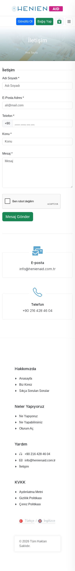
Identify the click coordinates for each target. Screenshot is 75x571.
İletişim (24, 466)
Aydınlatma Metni (31, 492)
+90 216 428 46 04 (37, 454)
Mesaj (7, 153)
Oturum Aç (26, 428)
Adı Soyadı (10, 78)
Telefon (8, 115)
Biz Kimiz (25, 384)
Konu (7, 134)
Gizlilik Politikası (30, 498)
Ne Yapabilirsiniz (30, 422)
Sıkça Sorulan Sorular (34, 390)
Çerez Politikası (30, 504)
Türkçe (29, 520)
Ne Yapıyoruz (28, 416)
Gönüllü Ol (25, 21)
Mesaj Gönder (18, 217)
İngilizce (49, 520)
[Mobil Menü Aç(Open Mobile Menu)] (69, 21)
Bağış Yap (45, 21)
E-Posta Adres (13, 97)
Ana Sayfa (31, 52)
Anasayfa (25, 378)
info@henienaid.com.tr (39, 460)
